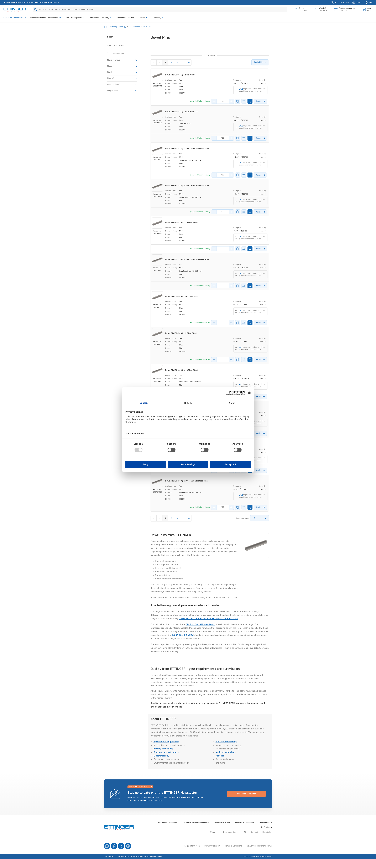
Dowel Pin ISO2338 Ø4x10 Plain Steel (181, 370)
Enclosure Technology (244, 822)
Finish (109, 72)
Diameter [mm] (113, 85)
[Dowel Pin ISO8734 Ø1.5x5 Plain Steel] (157, 296)
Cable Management (222, 822)
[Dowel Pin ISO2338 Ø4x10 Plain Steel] (157, 370)
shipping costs (125, 856)
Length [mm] (112, 91)
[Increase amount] (231, 101)
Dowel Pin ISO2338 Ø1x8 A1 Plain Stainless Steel (186, 481)
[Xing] (121, 846)
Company (214, 832)
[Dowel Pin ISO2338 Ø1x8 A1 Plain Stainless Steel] (157, 481)
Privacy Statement (212, 846)
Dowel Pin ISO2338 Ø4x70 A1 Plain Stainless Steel (187, 149)
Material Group (113, 60)
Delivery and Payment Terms (259, 846)
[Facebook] (114, 846)
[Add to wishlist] (237, 101)
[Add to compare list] (243, 101)
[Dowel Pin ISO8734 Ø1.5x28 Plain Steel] (157, 112)
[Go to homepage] (15, 9)
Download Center (230, 832)
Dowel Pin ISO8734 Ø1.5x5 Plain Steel (181, 296)
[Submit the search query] (35, 9)
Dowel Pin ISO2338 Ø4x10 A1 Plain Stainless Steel (187, 259)
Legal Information (192, 846)
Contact (254, 832)
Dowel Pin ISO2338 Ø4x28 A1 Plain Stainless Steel (187, 186)
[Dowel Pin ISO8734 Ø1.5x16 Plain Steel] (157, 75)
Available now (118, 54)
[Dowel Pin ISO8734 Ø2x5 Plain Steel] (157, 333)
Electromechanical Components (195, 822)
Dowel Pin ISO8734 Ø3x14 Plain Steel (181, 222)
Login (241, 89)
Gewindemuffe (265, 822)
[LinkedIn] (107, 846)
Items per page (242, 518)
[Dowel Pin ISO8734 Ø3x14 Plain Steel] (157, 223)
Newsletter (267, 832)
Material (110, 66)
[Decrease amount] (213, 101)
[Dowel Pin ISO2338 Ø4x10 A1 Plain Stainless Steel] (157, 260)
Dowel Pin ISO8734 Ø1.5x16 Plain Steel (182, 75)
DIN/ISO (110, 78)
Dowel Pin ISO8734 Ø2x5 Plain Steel (181, 333)
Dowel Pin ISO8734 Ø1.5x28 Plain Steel (182, 112)
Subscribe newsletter (246, 794)
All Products (266, 827)
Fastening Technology (167, 822)
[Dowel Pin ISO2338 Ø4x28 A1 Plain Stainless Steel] (157, 186)
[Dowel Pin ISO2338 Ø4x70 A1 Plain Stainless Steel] (157, 149)
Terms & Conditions (233, 846)
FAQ (244, 832)
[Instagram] (128, 846)
